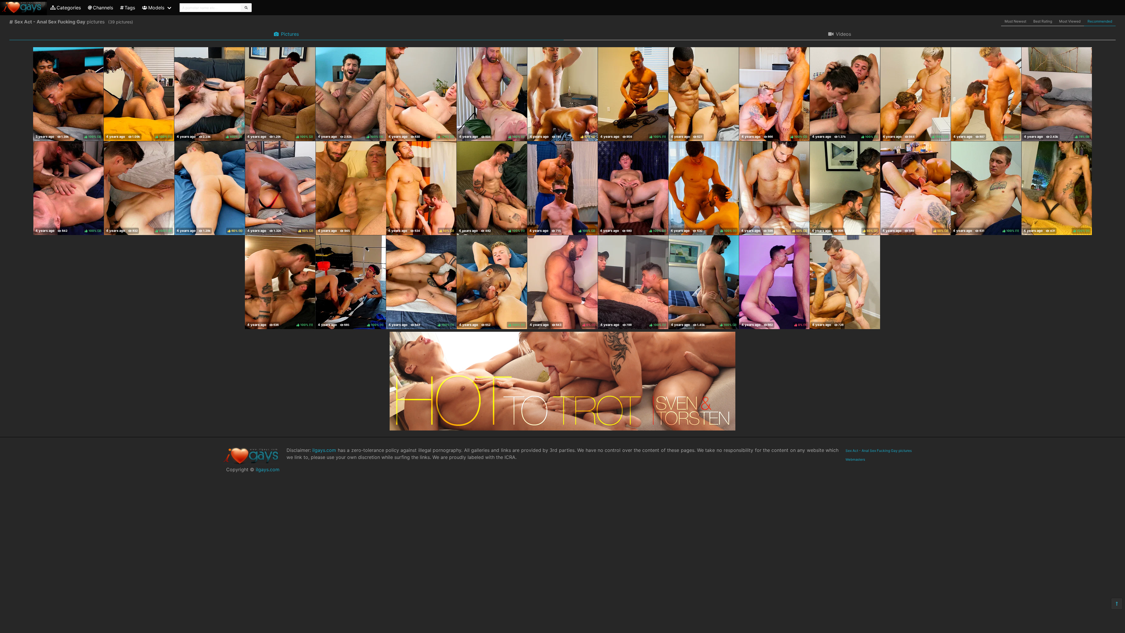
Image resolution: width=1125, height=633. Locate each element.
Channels (103, 8)
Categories (69, 8)
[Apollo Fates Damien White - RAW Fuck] (845, 282)
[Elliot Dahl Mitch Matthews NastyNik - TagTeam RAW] (351, 188)
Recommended (1100, 21)
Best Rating (1042, 21)
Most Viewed (1069, 21)
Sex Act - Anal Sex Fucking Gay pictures (879, 450)
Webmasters (855, 459)
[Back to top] (1117, 604)
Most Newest (1015, 21)
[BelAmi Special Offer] (562, 429)
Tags (130, 8)
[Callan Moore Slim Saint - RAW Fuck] (704, 94)
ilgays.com (267, 469)
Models (156, 8)
